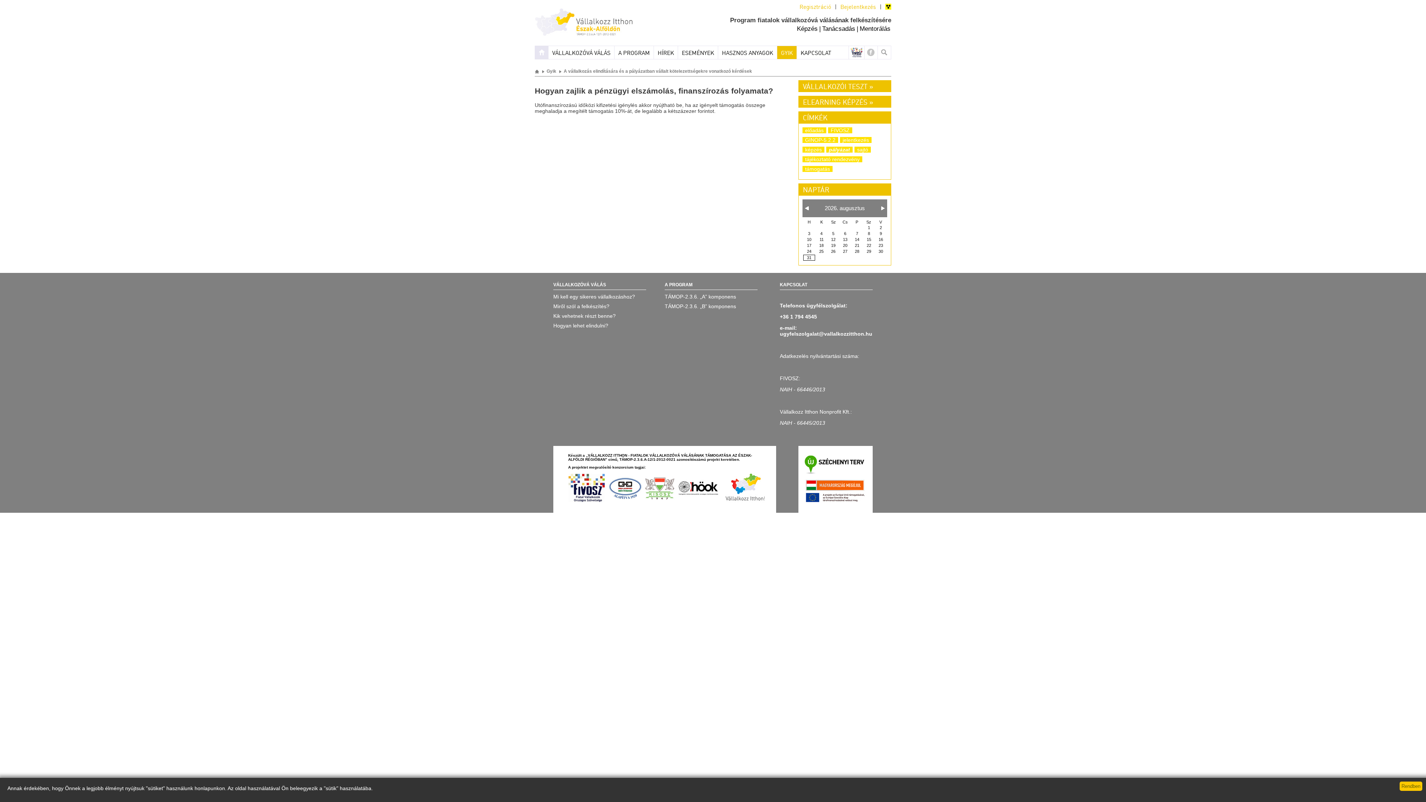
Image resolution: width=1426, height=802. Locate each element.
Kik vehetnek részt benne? (584, 316)
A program (634, 53)
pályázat (839, 150)
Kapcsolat (816, 53)
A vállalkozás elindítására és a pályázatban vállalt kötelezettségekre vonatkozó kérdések (658, 71)
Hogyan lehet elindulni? (580, 326)
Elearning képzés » (838, 103)
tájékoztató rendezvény (832, 159)
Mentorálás (875, 28)
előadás (814, 130)
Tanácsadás (838, 28)
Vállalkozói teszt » (838, 87)
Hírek (666, 53)
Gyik (787, 53)
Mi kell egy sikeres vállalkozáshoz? (594, 297)
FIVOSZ (840, 130)
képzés (813, 150)
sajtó (862, 150)
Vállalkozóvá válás (581, 53)
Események (698, 53)
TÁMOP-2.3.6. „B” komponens (700, 306)
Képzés (807, 28)
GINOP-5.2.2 (820, 140)
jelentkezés (856, 140)
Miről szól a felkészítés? (581, 306)
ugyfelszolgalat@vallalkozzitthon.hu (826, 334)
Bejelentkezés (858, 7)
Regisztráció (815, 7)
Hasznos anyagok (747, 53)
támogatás (817, 169)
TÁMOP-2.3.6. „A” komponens (700, 297)
